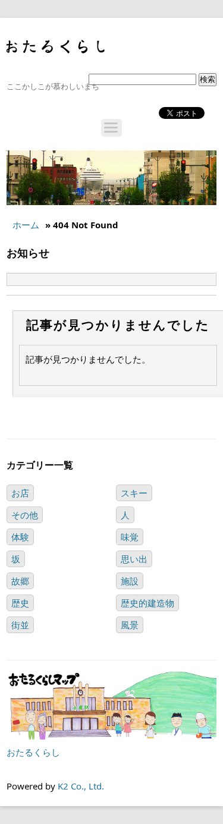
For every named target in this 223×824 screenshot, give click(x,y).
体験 (20, 537)
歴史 (20, 603)
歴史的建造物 (147, 603)
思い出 (134, 559)
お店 (20, 493)
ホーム (25, 225)
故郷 (20, 581)
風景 (130, 625)
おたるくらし (33, 752)
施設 (130, 581)
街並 (20, 625)
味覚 (130, 537)
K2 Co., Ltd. (81, 786)
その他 (24, 515)
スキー (134, 493)
